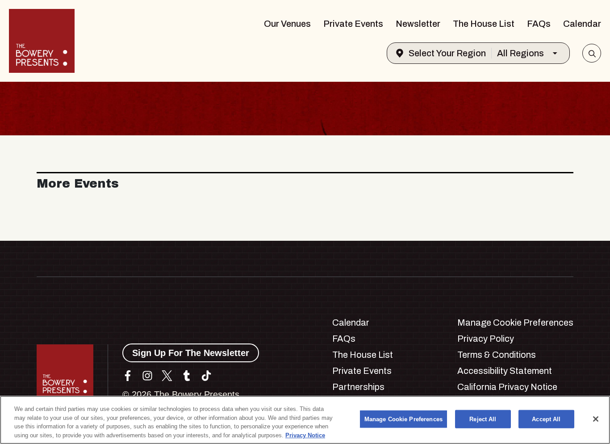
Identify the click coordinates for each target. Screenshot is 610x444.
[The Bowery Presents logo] (42, 41)
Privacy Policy (485, 338)
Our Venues (287, 24)
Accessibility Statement (504, 371)
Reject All (482, 419)
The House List (483, 24)
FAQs (539, 24)
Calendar (582, 24)
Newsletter (418, 24)
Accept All (546, 419)
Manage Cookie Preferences (403, 419)
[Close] (596, 419)
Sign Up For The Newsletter (190, 353)
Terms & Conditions (496, 355)
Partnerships (358, 387)
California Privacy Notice (507, 387)
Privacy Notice (305, 434)
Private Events (353, 24)
